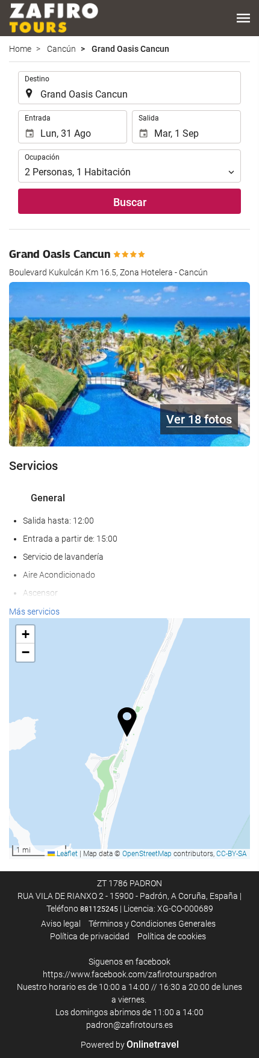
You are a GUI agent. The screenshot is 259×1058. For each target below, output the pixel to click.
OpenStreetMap (147, 854)
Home (20, 49)
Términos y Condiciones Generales (152, 923)
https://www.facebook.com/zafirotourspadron (130, 974)
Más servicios (34, 611)
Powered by (130, 1045)
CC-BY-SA (231, 854)
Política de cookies (171, 936)
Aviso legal (61, 923)
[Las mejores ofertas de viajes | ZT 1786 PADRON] (53, 18)
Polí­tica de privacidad (90, 936)
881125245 (99, 909)
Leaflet (66, 854)
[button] (243, 18)
